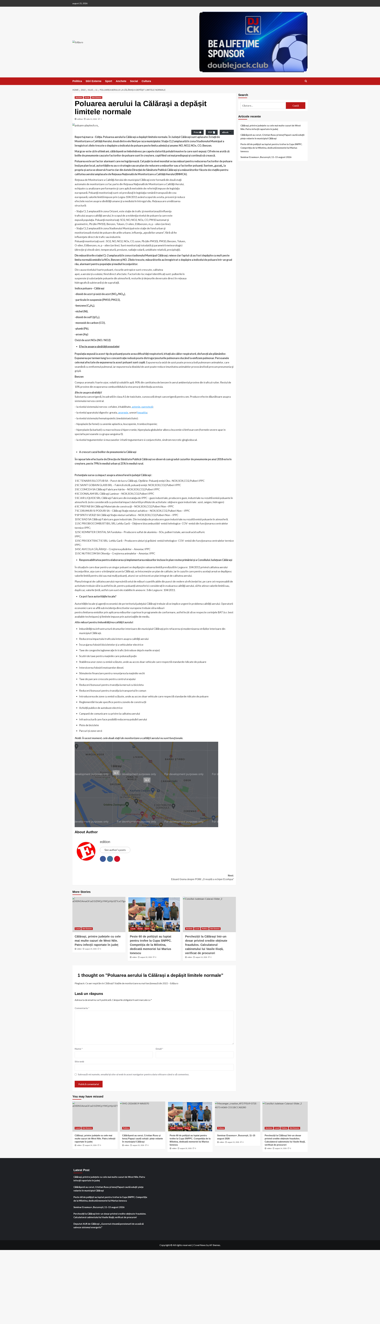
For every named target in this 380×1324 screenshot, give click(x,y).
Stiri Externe (93, 81)
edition (80, 119)
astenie (136, 406)
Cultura (146, 81)
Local (78, 928)
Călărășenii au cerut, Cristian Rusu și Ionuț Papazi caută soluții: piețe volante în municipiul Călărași (272, 136)
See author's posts (115, 849)
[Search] (306, 81)
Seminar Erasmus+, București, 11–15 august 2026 (265, 157)
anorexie (123, 412)
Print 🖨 (197, 132)
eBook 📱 (226, 132)
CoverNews (200, 1245)
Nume (79, 1048)
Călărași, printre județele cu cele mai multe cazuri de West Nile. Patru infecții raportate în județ (270, 127)
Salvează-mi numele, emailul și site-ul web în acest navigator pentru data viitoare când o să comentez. (133, 1074)
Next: (202, 877)
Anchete (121, 81)
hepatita (142, 412)
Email (159, 1048)
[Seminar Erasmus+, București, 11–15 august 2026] (237, 1117)
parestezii (147, 406)
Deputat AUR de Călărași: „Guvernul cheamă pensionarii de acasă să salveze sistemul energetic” (108, 1225)
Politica (77, 81)
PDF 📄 (211, 132)
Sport (108, 81)
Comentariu (82, 1008)
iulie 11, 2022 (91, 119)
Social (134, 81)
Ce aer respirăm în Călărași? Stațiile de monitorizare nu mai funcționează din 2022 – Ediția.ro (132, 983)
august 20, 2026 (146, 957)
